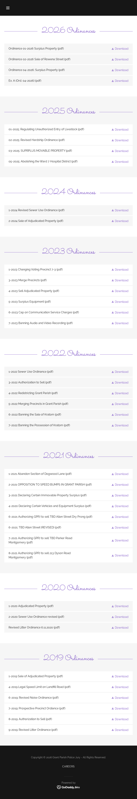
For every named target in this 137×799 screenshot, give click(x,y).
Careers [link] (68, 766)
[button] (19, 7)
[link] (68, 49)
